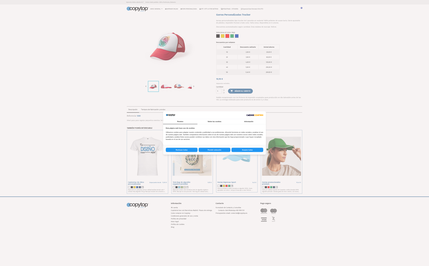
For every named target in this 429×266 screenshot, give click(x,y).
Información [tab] (248, 121)
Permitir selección (214, 150)
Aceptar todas (247, 150)
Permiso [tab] (180, 121)
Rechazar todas (182, 150)
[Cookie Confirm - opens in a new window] (254, 115)
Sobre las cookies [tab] (214, 121)
